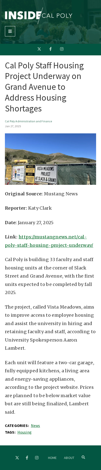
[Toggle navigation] (10, 31)
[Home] (38, 22)
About (69, 457)
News (35, 425)
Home (52, 457)
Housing (24, 432)
